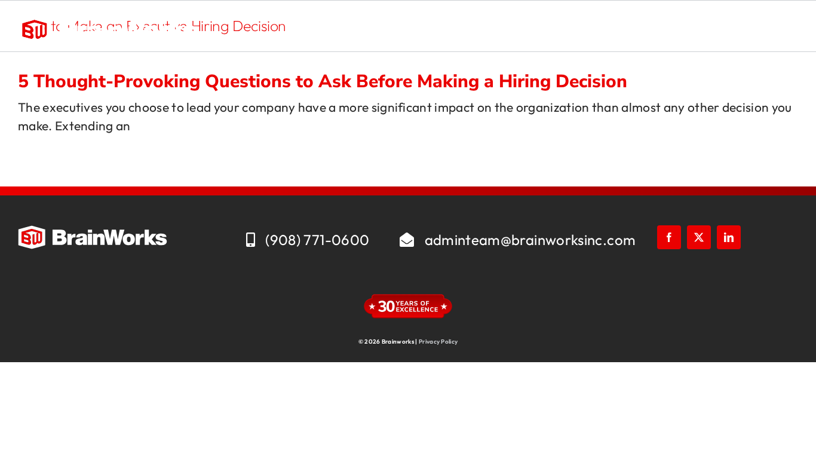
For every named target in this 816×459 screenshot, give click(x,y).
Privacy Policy (438, 341)
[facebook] (669, 237)
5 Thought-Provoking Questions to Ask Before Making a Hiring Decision (322, 81)
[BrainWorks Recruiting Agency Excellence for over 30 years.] (107, 21)
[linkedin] (729, 237)
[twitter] (699, 237)
